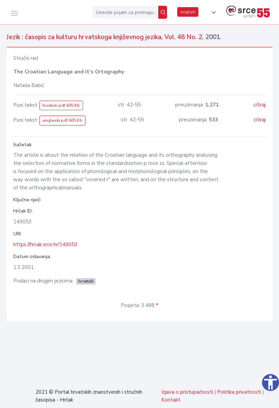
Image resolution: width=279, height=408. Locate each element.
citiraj (259, 104)
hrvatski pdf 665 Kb (61, 105)
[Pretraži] (162, 12)
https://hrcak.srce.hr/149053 (45, 244)
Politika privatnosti (239, 392)
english (187, 12)
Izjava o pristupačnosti (187, 392)
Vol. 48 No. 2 (183, 37)
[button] (212, 12)
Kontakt (170, 399)
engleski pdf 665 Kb (62, 120)
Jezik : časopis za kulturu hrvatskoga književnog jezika (83, 37)
